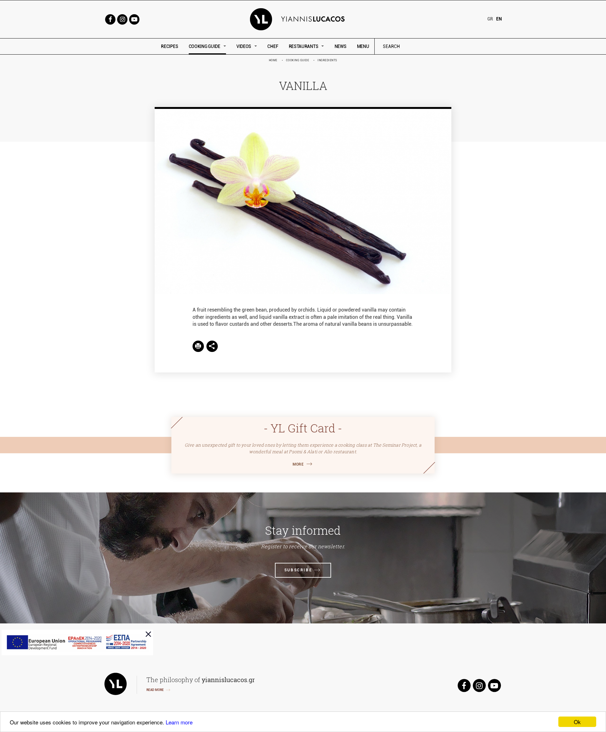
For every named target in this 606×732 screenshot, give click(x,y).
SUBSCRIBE (298, 570)
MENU (363, 46)
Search (434, 47)
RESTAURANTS (303, 46)
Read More (155, 690)
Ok (577, 722)
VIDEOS (243, 46)
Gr (490, 18)
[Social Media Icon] (110, 19)
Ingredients (327, 60)
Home (273, 60)
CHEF (272, 46)
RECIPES (169, 46)
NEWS (341, 46)
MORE (298, 464)
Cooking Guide (297, 60)
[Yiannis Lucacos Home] (303, 19)
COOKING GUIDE (204, 46)
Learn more (179, 722)
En (499, 18)
